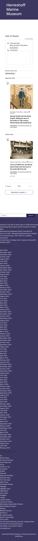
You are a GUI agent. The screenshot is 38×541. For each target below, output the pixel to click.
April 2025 (3, 263)
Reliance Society (6, 511)
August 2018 (4, 408)
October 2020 (5, 369)
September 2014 (6, 441)
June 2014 (3, 446)
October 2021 (5, 342)
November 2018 (5, 406)
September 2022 (6, 318)
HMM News (4, 491)
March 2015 (4, 432)
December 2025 (5, 252)
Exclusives (3, 469)
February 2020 (5, 386)
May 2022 (3, 327)
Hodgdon (3, 495)
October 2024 (5, 272)
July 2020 (3, 375)
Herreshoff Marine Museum (15, 9)
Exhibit (2, 471)
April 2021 (3, 356)
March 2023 (4, 307)
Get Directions (14, 47)
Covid (2, 464)
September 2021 (6, 345)
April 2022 (3, 329)
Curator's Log (5, 467)
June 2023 (3, 301)
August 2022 (4, 320)
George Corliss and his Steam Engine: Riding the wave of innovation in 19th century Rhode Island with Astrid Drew (20, 119)
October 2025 (5, 257)
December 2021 (5, 338)
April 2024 (3, 283)
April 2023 (3, 305)
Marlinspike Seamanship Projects (11, 504)
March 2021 (4, 358)
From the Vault (5, 480)
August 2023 (4, 296)
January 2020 (5, 388)
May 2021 (3, 353)
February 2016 (5, 426)
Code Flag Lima (5, 462)
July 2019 (3, 397)
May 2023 (3, 303)
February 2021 (5, 360)
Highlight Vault (5, 489)
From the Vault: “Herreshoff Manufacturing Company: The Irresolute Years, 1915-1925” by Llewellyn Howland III (18, 236)
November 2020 (5, 366)
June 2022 (3, 325)
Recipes (2, 508)
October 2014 (5, 439)
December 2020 (5, 364)
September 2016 (6, 424)
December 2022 (5, 312)
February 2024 (5, 287)
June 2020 (3, 377)
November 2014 (5, 437)
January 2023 (5, 309)
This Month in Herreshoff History (11, 524)
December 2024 (5, 268)
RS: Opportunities (6, 515)
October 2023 (5, 292)
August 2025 (4, 259)
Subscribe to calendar (18, 192)
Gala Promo (4, 482)
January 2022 (5, 336)
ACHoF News (4, 458)
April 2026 (3, 250)
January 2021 (4, 362)
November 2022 (5, 314)
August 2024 (4, 274)
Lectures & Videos (6, 502)
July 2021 (3, 349)
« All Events (29, 39)
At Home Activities (6, 460)
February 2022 (5, 334)
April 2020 (3, 382)
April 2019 (3, 402)
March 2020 (4, 384)
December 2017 (5, 417)
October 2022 (5, 316)
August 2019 (4, 395)
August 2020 (4, 373)
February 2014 (5, 448)
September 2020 (6, 371)
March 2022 (4, 331)
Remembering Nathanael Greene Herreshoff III (16, 231)
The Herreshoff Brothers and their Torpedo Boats (17, 522)
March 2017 (4, 421)
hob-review (4, 493)
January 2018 (4, 415)
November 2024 (5, 270)
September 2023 (6, 294)
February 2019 (5, 404)
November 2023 (5, 290)
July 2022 (3, 323)
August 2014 (4, 443)
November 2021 (5, 340)
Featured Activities (6, 475)
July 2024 (3, 276)
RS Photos (3, 513)
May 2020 (3, 380)
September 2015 (6, 428)
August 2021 (4, 347)
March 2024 (4, 285)
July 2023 (3, 298)
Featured (3, 473)
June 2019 (3, 399)
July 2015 (3, 430)
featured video (5, 478)
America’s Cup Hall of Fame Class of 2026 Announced (19, 225)
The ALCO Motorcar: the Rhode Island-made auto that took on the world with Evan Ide (21, 167)
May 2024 (3, 281)
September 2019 (6, 393)
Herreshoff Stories (6, 484)
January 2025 (5, 265)
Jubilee (2, 497)
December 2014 (5, 435)
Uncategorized (5, 528)
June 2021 (3, 351)
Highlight (3, 486)
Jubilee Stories (5, 500)
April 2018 (3, 413)
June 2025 (3, 261)
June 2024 (3, 279)
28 (1, 456)
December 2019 (5, 391)
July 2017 (3, 419)
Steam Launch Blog (6, 517)
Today (19, 186)
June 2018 (3, 410)
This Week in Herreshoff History (11, 526)
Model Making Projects (8, 506)
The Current (4, 519)
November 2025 (5, 254)
